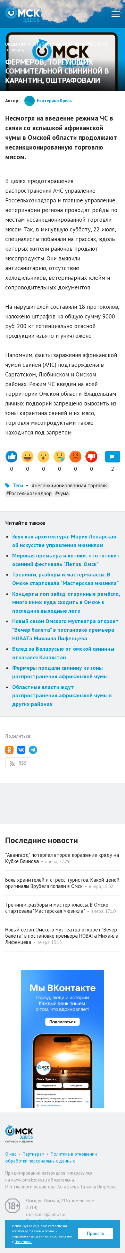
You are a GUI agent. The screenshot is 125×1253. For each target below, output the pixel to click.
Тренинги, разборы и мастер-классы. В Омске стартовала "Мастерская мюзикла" (56, 907)
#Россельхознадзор (29, 493)
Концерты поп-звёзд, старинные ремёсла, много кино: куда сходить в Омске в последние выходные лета (66, 602)
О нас (10, 1154)
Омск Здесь (22, 14)
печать (17, 50)
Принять (96, 1233)
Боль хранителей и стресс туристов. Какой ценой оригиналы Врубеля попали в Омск (62, 883)
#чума (62, 493)
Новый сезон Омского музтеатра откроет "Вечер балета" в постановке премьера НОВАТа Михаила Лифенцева (65, 629)
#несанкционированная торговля (70, 485)
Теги (17, 485)
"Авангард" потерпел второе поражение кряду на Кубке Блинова (62, 858)
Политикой (23, 1242)
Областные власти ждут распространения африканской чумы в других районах (62, 695)
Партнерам (33, 1154)
